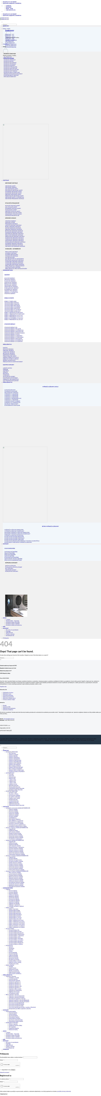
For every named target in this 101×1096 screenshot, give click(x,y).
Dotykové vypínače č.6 (15, 984)
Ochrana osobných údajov (9, 699)
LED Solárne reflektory (15, 819)
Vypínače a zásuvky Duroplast (16, 997)
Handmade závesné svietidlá (16, 883)
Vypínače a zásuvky (11, 976)
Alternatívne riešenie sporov (9, 698)
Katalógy (8, 631)
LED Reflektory (13, 817)
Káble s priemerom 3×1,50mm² (17, 927)
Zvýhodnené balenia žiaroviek (16, 788)
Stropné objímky (13, 858)
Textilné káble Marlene (14, 911)
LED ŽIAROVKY (10, 773)
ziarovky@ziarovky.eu (8, 718)
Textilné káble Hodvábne (15, 914)
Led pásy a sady (13, 792)
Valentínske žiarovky (14, 803)
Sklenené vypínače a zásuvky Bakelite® (19, 1000)
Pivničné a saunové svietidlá (16, 823)
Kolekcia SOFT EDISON (15, 763)
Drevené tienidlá (13, 954)
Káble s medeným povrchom (16, 920)
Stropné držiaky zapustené (16, 941)
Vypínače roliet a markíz (15, 989)
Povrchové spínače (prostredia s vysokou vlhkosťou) (22, 1007)
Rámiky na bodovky (14, 970)
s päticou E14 (12, 780)
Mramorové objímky (14, 899)
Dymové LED (12, 777)
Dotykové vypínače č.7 (15, 987)
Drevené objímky (13, 892)
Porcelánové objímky (14, 900)
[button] (6, 28)
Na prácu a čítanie (13, 794)
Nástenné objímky (13, 844)
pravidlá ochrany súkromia (64, 1091)
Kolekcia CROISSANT (14, 759)
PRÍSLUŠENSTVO (7, 382)
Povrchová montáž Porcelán (16, 1005)
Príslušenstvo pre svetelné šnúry (17, 824)
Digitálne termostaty (14, 991)
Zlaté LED (11, 775)
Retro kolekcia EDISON (15, 766)
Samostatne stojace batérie (16, 1021)
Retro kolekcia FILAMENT (15, 768)
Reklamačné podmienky (8, 696)
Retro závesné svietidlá (15, 872)
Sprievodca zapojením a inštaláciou (12, 3)
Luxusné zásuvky (13, 979)
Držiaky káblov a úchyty (15, 961)
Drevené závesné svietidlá (15, 875)
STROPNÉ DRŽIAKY (9, 324)
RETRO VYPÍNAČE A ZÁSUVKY (50, 526)
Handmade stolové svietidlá (16, 837)
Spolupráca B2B (6, 707)
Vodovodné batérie (11, 1011)
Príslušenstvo (9, 945)
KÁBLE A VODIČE (9, 298)
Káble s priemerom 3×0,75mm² (17, 924)
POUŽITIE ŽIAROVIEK (12, 791)
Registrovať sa (4, 1094)
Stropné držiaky (10, 928)
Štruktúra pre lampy (14, 959)
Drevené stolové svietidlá (15, 834)
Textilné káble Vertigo (14, 910)
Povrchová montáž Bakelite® (16, 1003)
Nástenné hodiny (13, 1029)
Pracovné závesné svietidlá (16, 868)
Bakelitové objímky (14, 896)
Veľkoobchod (9, 632)
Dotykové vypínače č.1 (15, 982)
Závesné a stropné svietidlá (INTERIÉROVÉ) (17, 855)
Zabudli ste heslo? (4, 1072)
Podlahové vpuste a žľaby (15, 1025)
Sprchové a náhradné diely (16, 1019)
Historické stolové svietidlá (16, 836)
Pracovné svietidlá (13, 812)
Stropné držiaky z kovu (15, 937)
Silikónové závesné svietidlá (16, 881)
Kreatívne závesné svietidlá (16, 865)
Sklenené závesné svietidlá (15, 878)
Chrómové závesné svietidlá (16, 879)
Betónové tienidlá (13, 956)
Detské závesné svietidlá (15, 862)
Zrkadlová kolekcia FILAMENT (17, 771)
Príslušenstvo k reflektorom (16, 822)
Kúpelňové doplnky (14, 1028)
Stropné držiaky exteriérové (16, 942)
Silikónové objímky (14, 895)
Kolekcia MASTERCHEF (15, 761)
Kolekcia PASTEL (13, 756)
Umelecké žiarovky (14, 801)
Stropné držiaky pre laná (15, 931)
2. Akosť (8, 619)
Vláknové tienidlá (13, 955)
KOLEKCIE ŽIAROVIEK (12, 752)
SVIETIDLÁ (6, 180)
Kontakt (5, 705)
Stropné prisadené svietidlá (16, 861)
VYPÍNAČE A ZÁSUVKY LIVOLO (50, 386)
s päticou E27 (12, 781)
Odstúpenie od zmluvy (8, 692)
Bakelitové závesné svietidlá (16, 885)
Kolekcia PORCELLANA (15, 760)
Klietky (10, 951)
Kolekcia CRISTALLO (14, 757)
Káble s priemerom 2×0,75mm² (17, 923)
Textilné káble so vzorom (15, 917)
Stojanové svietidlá (14, 813)
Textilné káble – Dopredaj (12, 620)
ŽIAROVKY (6, 26)
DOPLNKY (6, 543)
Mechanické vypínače (14, 980)
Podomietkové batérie (14, 1018)
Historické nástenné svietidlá (16, 853)
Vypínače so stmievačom (15, 990)
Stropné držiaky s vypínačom (16, 935)
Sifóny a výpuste (13, 1024)
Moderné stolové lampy (15, 833)
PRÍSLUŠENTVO (7, 344)
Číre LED (11, 774)
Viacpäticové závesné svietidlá (17, 886)
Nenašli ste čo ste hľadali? (9, 1)
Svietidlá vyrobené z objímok (16, 906)
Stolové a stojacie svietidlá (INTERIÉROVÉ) (17, 827)
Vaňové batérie (13, 1014)
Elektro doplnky (10, 965)
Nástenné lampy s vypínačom (16, 847)
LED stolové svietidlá (14, 832)
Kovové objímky (13, 890)
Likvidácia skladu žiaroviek (13, 622)
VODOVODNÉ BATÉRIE (9, 548)
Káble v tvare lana (13, 909)
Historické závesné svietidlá (16, 867)
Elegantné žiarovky (14, 802)
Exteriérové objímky (14, 902)
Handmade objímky (14, 897)
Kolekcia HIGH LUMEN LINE (16, 770)
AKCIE (4, 618)
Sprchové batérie (13, 1015)
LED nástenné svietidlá (15, 846)
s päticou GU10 (13, 784)
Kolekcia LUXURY (13, 754)
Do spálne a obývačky (14, 796)
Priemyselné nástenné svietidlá (17, 854)
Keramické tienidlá (13, 958)
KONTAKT (6, 628)
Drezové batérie (13, 1012)
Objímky (8, 889)
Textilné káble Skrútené (15, 916)
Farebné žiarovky (13, 799)
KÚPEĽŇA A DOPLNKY (12, 1022)
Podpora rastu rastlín (14, 798)
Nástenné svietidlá (13, 815)
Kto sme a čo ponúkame (12, 630)
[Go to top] (0, 745)
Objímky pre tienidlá (14, 903)
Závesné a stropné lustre (15, 860)
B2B (4, 626)
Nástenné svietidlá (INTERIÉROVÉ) (15, 840)
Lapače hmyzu (12, 968)
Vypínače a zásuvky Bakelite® (16, 996)
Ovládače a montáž (14, 977)
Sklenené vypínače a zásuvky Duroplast (19, 1001)
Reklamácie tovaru (7, 694)
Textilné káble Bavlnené (15, 913)
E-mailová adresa (5, 1079)
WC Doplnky (12, 1026)
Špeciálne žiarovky (13, 785)
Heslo (2, 1060)
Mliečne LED (12, 778)
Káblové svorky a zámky (15, 962)
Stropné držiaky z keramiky (16, 938)
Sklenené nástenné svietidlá (16, 850)
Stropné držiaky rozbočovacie (16, 934)
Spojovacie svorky (13, 969)
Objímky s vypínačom (14, 904)
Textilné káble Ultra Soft (15, 918)
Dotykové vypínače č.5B (15, 986)
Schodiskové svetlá (14, 993)
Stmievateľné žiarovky (14, 787)
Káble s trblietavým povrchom (16, 921)
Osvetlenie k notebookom (15, 839)
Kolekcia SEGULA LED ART (16, 767)
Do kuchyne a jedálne (14, 795)
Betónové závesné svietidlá (16, 876)
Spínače (11, 947)
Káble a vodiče (9, 907)
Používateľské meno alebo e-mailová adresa (11, 1057)
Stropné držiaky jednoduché (16, 933)
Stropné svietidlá (13, 816)
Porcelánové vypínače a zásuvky (17, 998)
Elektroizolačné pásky (14, 972)
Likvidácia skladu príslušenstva (14, 625)
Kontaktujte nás (10, 635)
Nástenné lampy (13, 843)
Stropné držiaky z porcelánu (16, 940)
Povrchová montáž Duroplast (16, 1004)
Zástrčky (11, 949)
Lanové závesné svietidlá (15, 874)
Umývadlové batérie (14, 1017)
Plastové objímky (13, 893)
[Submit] (0, 659)
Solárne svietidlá (13, 809)
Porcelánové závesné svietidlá (16, 882)
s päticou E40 (12, 782)
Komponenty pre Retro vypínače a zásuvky (20, 1008)
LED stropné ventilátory (15, 973)
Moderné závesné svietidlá (16, 864)
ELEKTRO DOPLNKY (8, 364)
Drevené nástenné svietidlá (16, 848)
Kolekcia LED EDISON (14, 764)
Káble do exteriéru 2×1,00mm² (17, 925)
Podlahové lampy (13, 830)
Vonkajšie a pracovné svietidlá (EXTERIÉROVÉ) (18, 808)
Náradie (11, 966)
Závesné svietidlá (13, 810)
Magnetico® (12, 829)
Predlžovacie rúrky (13, 963)
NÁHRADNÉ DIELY (8, 270)
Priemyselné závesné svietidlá (16, 869)
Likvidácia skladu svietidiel (13, 623)
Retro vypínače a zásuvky (12, 994)
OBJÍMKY (7, 274)
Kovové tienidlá (13, 952)
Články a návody (10, 634)
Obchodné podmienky (8, 695)
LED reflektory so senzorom (16, 820)
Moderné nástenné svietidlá (16, 851)
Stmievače (11, 948)
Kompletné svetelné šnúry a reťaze (18, 826)
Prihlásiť (13, 1069)
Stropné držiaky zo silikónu (16, 944)
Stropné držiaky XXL (14, 930)
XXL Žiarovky (12, 753)
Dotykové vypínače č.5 (15, 983)
